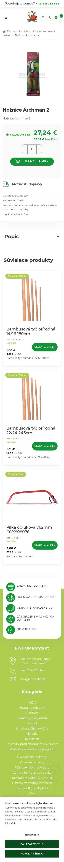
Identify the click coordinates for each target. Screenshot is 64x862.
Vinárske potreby (32, 762)
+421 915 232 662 (47, 3)
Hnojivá (32, 723)
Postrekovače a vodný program (32, 749)
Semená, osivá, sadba (32, 718)
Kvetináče (32, 739)
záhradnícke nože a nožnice (41, 205)
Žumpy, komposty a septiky (32, 772)
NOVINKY (32, 713)
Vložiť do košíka (44, 347)
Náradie (23, 31)
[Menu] (6, 18)
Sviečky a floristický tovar (32, 788)
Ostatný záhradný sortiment (32, 783)
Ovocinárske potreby (32, 757)
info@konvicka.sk (32, 679)
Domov (11, 31)
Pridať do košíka (36, 161)
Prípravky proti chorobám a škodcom (32, 744)
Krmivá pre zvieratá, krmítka (32, 778)
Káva (32, 793)
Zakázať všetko (32, 844)
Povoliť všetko (32, 853)
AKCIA (32, 702)
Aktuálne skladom (32, 707)
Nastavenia (32, 834)
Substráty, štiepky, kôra (32, 728)
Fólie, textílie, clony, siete (32, 767)
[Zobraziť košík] (56, 17)
